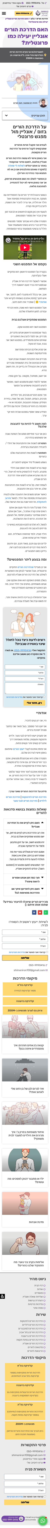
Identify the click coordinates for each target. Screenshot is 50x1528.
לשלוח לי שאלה (16, 165)
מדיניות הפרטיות (17, 952)
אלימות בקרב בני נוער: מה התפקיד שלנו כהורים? (29, 1263)
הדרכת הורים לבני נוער (25, 800)
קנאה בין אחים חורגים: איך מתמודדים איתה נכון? (29, 1047)
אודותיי (43, 301)
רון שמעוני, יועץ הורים (22, 103)
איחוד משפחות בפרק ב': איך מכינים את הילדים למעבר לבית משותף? (26, 1135)
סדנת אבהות (36, 1222)
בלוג (32, 18)
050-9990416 (22, 650)
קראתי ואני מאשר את (27, 952)
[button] (4, 13)
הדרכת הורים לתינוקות (34, 797)
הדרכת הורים (42, 18)
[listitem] (42, 13)
